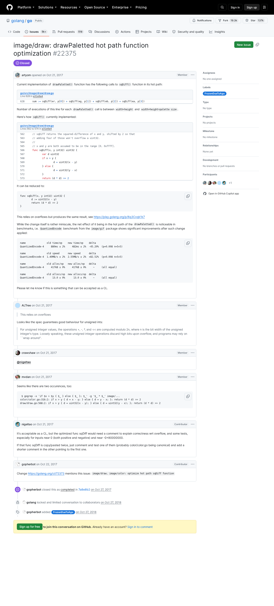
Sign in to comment (140, 526)
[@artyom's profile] (17, 74)
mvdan (26, 376)
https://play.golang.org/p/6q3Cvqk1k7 (119, 216)
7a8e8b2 (84, 489)
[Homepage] (9, 7)
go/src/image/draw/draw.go (37, 93)
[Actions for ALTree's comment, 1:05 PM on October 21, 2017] (192, 305)
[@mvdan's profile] (17, 376)
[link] (31, 489)
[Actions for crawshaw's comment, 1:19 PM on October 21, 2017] (192, 353)
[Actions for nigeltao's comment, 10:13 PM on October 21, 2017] (192, 424)
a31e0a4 (38, 96)
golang (17, 20)
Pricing (141, 7)
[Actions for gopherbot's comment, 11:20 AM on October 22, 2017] (192, 464)
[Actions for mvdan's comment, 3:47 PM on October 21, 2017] (192, 377)
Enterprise (120, 7)
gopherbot (29, 464)
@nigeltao (24, 362)
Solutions (45, 7)
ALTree (26, 305)
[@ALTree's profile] (17, 305)
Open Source (94, 7)
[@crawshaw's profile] (17, 352)
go (29, 20)
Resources (69, 7)
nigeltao (27, 424)
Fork (230, 20)
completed (68, 489)
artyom (26, 75)
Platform (24, 7)
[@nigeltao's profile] (17, 424)
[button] (188, 196)
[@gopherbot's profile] (17, 464)
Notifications (204, 20)
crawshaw (29, 352)
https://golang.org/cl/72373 (46, 473)
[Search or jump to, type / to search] (222, 7)
